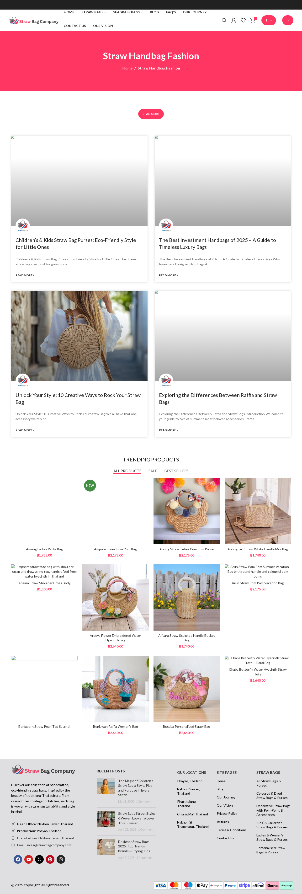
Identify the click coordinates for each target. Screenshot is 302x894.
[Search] (224, 20)
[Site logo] (34, 20)
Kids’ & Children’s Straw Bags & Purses (272, 825)
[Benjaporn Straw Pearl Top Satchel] (44, 689)
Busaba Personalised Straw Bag (186, 726)
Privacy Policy (227, 813)
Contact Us (225, 838)
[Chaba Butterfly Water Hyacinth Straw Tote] (258, 660)
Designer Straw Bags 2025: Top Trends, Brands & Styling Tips (134, 846)
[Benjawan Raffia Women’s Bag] (115, 689)
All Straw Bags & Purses (268, 783)
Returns (223, 822)
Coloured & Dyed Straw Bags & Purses (272, 795)
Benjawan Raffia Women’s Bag (115, 726)
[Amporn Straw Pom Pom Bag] (115, 511)
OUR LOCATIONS (191, 772)
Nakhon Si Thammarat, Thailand (193, 824)
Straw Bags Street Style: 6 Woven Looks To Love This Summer (136, 818)
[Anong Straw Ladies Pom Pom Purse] (187, 511)
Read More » (25, 275)
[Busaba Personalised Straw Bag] (187, 689)
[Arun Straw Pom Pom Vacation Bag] (258, 571)
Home (127, 68)
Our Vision (225, 805)
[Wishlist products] (243, 20)
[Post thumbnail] (106, 791)
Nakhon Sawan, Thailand (188, 791)
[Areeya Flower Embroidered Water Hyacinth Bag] (115, 597)
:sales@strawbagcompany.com (44, 845)
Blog (220, 789)
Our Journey (226, 797)
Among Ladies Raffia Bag (44, 549)
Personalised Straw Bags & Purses (270, 850)
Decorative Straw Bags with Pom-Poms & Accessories (273, 810)
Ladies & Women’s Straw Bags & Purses (272, 837)
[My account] (233, 20)
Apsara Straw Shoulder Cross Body (44, 583)
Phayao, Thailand (189, 781)
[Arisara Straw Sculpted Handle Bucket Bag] (187, 597)
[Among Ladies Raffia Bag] (44, 511)
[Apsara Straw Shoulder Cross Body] (44, 571)
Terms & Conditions (232, 830)
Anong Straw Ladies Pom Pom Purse (186, 549)
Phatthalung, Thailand (186, 803)
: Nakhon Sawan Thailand (45, 838)
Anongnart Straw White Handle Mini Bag (258, 549)
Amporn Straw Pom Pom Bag (115, 549)
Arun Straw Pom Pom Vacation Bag (258, 583)
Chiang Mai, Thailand (192, 814)
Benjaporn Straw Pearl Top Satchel (44, 726)
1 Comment (143, 801)
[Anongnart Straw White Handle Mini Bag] (258, 511)
